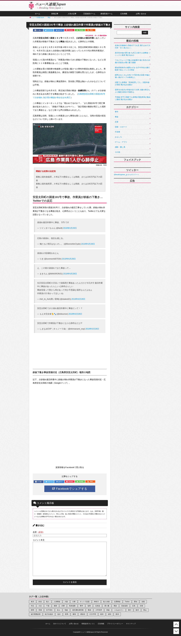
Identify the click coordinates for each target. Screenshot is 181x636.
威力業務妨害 (36, 614)
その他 (117, 152)
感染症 (82, 614)
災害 (116, 122)
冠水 (59, 614)
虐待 (109, 614)
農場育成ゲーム (106, 14)
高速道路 (124, 606)
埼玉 (32, 606)
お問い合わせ (141, 14)
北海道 (97, 606)
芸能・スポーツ (121, 127)
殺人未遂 (106, 602)
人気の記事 (72, 14)
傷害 (55, 606)
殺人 (47, 602)
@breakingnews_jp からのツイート (126, 174)
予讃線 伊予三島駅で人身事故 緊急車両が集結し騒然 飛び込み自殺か (132, 98)
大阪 (66, 602)
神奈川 (96, 602)
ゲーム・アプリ (121, 142)
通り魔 (106, 606)
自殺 (143, 602)
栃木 (137, 610)
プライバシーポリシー (115, 624)
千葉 (47, 606)
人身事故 (57, 602)
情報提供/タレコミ (88, 624)
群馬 (66, 614)
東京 (32, 602)
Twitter (127, 602)
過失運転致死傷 (77, 610)
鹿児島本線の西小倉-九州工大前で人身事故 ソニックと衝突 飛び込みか (132, 54)
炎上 (58, 610)
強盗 (66, 610)
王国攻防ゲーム (89, 14)
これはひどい (119, 610)
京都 (141, 606)
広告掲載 (123, 14)
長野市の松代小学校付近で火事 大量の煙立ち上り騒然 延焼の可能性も (132, 91)
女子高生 (49, 610)
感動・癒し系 (120, 147)
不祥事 (117, 132)
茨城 (40, 610)
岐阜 (102, 614)
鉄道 (40, 602)
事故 (116, 117)
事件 (116, 112)
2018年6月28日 (70, 228)
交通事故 (117, 602)
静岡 (32, 610)
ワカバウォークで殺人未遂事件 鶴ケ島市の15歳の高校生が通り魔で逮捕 (132, 61)
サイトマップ (131, 624)
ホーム (37, 14)
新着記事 (54, 14)
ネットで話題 (85, 602)
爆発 (74, 614)
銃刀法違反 (49, 614)
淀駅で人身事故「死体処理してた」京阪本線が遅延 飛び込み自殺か (132, 83)
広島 (133, 606)
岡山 (145, 610)
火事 (73, 602)
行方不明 (93, 614)
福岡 (89, 606)
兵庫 (63, 606)
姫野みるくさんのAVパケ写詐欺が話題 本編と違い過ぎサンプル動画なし (132, 76)
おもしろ (118, 137)
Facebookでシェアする (71, 488)
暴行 (129, 610)
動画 (89, 610)
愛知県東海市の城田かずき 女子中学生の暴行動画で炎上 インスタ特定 (132, 69)
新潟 (117, 614)
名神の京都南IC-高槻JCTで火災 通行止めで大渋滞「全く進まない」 (132, 46)
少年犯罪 (99, 610)
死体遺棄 (72, 606)
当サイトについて (59, 624)
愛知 (135, 602)
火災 (40, 606)
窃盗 (108, 610)
